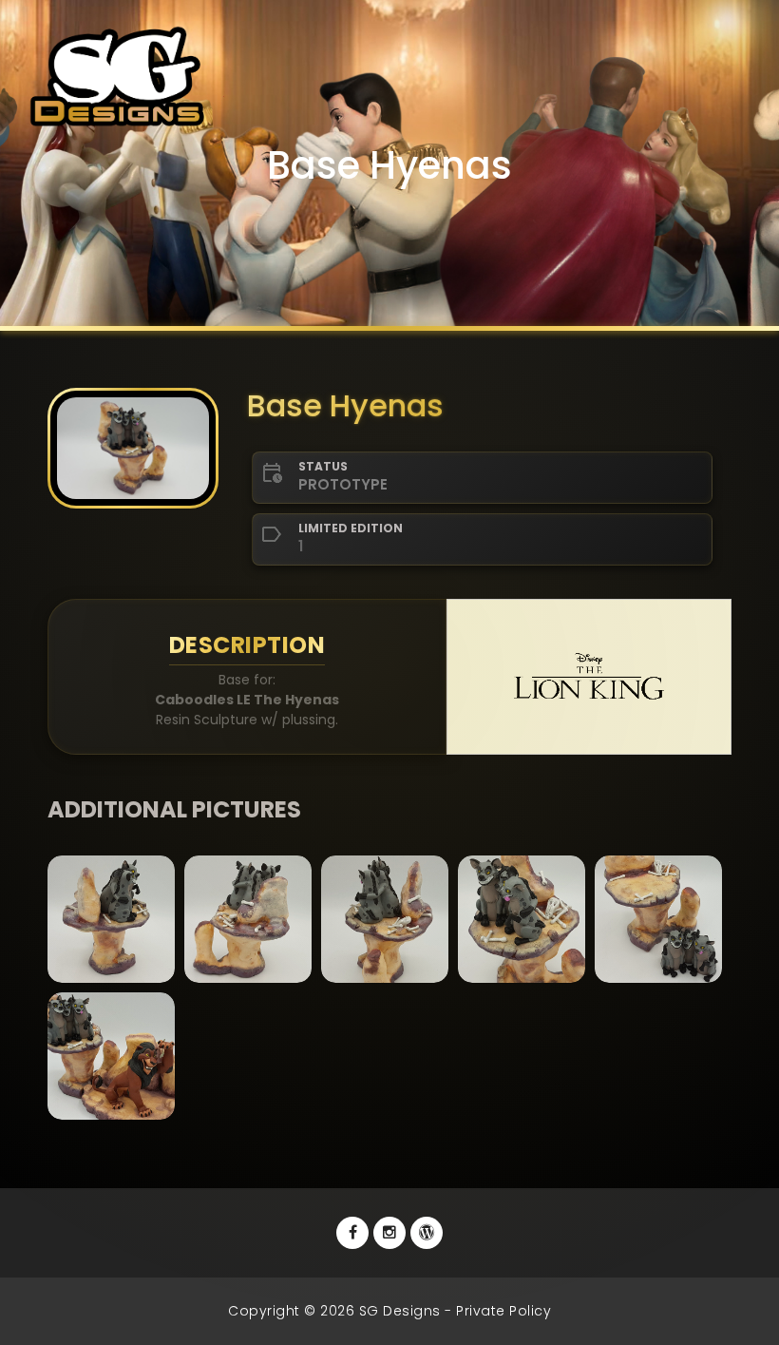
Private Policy (503, 1310)
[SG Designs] (426, 1233)
